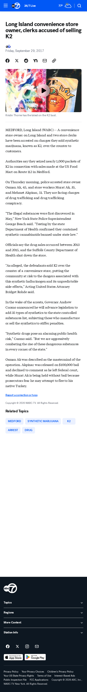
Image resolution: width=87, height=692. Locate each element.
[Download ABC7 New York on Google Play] (35, 657)
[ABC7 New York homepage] (16, 5)
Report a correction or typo (21, 395)
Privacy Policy (11, 671)
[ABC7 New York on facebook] (8, 647)
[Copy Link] (54, 60)
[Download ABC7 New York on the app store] (13, 657)
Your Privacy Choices (33, 671)
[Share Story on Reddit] (26, 60)
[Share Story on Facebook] (7, 60)
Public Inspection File (15, 680)
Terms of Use (44, 675)
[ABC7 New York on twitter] (17, 647)
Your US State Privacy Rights (19, 675)
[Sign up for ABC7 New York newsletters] (37, 647)
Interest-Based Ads (64, 675)
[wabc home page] (10, 588)
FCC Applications (39, 680)
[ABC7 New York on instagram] (27, 647)
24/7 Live (30, 6)
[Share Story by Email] (44, 60)
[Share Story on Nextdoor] (35, 60)
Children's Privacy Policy (60, 671)
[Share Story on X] (16, 60)
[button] (5, 5)
